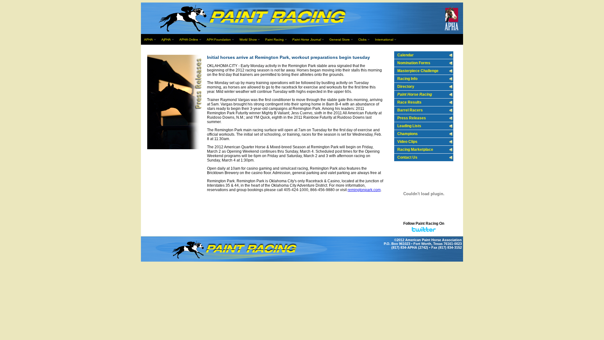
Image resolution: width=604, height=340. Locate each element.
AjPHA (166, 39)
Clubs (362, 39)
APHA (148, 39)
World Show (248, 39)
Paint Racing (274, 39)
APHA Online (188, 39)
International (384, 39)
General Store (339, 39)
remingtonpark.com (364, 190)
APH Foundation (219, 39)
